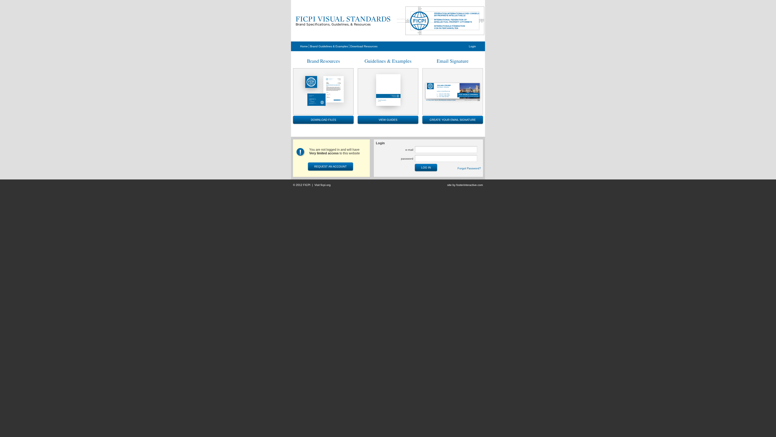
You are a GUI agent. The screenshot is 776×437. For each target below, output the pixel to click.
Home (304, 46)
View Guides (388, 119)
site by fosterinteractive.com (465, 185)
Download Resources (363, 46)
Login (472, 46)
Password (407, 158)
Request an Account (330, 166)
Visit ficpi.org (322, 185)
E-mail (409, 149)
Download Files (323, 119)
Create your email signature (453, 119)
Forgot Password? (469, 168)
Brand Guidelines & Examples (329, 46)
